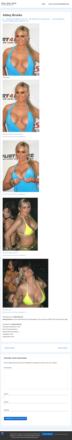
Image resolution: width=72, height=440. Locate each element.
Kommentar (8, 367)
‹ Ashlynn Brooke (9, 348)
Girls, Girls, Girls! (8, 3)
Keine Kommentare (58, 19)
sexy (27, 21)
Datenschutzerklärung (61, 434)
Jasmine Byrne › (63, 348)
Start (43, 4)
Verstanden (47, 434)
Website (6, 410)
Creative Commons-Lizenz (12, 136)
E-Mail (6, 402)
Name (6, 394)
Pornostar (22, 21)
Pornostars (46, 19)
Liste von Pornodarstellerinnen (58, 4)
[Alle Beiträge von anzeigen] (3, 19)
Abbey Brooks (14, 21)
